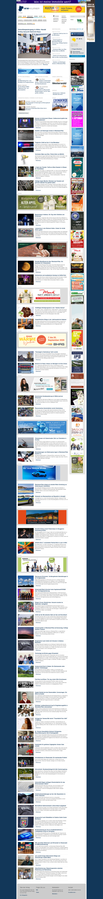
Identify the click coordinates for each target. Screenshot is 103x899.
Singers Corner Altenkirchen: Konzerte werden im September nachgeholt (49, 603)
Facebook (57, 16)
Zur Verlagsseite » (24, 895)
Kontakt (63, 22)
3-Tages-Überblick (77, 49)
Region (20, 16)
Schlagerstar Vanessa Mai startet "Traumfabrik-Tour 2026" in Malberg (51, 719)
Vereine (36, 16)
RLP (44, 16)
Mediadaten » (55, 893)
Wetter (44, 20)
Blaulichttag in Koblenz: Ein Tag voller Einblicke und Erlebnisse (49, 215)
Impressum (64, 21)
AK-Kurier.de (55, 18)
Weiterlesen (45, 64)
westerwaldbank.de (76, 56)
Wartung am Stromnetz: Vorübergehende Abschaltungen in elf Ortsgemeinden (51, 577)
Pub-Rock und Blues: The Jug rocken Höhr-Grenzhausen (50, 679)
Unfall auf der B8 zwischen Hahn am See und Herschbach (51, 615)
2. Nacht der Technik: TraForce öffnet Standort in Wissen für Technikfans (51, 168)
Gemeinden (40, 20)
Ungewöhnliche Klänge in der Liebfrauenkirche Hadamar (50, 319)
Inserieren (64, 16)
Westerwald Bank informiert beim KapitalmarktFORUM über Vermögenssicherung (50, 590)
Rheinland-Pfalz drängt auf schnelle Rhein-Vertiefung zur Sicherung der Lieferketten (51, 485)
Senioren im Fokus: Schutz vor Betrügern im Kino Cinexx (51, 363)
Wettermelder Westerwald (78, 53)
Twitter (37, 892)
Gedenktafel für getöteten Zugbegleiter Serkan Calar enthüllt (49, 745)
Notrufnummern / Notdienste (59, 93)
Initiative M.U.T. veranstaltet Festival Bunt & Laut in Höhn (51, 542)
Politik (24, 16)
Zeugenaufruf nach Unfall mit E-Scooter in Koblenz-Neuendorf (49, 641)
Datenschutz (64, 19)
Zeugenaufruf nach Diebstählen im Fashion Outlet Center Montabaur (51, 818)
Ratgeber (35, 20)
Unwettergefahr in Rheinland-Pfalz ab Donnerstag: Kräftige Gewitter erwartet (51, 628)
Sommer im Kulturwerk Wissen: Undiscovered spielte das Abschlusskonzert (43, 82)
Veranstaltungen (28, 20)
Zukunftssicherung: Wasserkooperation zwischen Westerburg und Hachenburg (49, 869)
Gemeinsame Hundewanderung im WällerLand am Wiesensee (49, 397)
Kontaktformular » (72, 892)
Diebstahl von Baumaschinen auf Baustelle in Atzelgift (50, 496)
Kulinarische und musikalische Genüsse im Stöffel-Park (50, 275)
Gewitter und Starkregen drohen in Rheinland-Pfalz (49, 131)
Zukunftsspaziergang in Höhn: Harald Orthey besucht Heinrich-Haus (32, 30)
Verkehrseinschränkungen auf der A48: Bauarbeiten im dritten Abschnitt (50, 794)
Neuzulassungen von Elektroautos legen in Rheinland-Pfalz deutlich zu (51, 452)
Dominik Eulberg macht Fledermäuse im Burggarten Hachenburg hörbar (49, 529)
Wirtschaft (30, 16)
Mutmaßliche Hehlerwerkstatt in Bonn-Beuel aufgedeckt (50, 806)
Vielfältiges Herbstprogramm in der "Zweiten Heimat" (50, 308)
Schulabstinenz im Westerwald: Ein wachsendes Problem (51, 757)
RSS (37, 890)
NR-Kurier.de (56, 19)
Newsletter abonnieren (58, 94)
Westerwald (22, 23)
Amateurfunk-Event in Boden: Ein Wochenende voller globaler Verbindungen (50, 667)
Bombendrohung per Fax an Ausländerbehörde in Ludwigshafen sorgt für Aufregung (49, 830)
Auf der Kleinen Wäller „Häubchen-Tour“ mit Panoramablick (23, 88)
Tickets (71, 19)
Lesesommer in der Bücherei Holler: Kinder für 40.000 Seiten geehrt (50, 229)
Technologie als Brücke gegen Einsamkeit (46, 653)
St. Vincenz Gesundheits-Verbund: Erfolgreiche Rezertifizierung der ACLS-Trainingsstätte (48, 732)
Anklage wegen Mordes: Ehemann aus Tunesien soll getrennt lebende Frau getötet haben (49, 181)
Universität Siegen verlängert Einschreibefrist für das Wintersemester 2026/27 (50, 783)
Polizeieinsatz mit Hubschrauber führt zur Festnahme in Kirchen (50, 439)
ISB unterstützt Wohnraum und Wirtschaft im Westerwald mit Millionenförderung (51, 843)
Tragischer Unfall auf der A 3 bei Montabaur (47, 142)
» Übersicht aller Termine (23, 113)
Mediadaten (64, 17)
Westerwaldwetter (76, 51)
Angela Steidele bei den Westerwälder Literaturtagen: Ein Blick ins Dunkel (51, 693)
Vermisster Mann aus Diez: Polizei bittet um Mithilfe (49, 154)
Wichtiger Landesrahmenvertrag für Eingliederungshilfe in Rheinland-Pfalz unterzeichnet (51, 706)
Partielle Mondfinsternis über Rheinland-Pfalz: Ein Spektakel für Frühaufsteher (49, 262)
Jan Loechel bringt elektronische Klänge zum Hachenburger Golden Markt (47, 856)
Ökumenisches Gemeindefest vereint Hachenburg (49, 408)
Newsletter (55, 21)
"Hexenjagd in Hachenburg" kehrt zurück (46, 352)
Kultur (41, 16)
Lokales (20, 20)
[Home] (18, 12)
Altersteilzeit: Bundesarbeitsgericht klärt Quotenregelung (51, 769)
